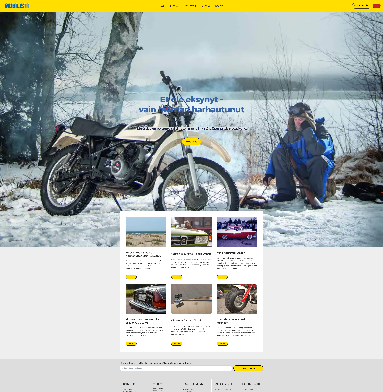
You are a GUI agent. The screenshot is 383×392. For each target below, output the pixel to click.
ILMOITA (174, 6)
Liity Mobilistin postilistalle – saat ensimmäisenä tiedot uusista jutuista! (157, 363)
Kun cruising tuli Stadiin (231, 252)
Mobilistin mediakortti (223, 389)
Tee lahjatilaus (247, 389)
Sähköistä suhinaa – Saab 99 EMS (191, 253)
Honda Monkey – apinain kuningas (231, 321)
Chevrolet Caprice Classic (186, 320)
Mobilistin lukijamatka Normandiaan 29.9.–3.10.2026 (143, 254)
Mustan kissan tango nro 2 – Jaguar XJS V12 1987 (142, 321)
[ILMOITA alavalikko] (179, 5)
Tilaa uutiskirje (248, 368)
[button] (191, 141)
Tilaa (376, 6)
